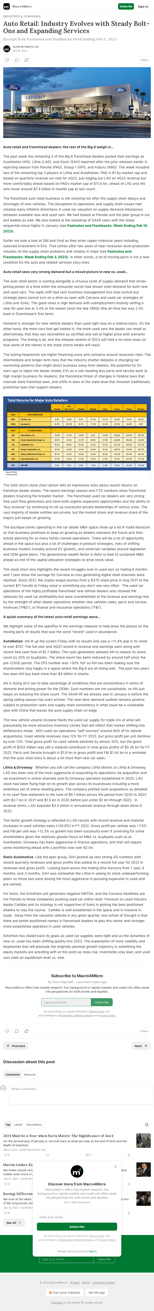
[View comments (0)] (17, 60)
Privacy (74, 1282)
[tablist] (20, 1075)
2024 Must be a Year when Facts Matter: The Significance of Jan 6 (58, 1136)
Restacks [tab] (29, 1074)
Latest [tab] (18, 1124)
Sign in (143, 6)
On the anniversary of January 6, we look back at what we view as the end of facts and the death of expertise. (65, 1143)
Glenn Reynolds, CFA (26, 46)
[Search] (147, 1125)
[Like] (7, 60)
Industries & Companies (22, 16)
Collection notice (103, 1282)
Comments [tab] (13, 1074)
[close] (115, 1166)
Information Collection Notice (75, 1240)
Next (138, 1046)
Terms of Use (96, 1236)
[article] (77, 1145)
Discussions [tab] (34, 1124)
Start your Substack (66, 1292)
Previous (18, 1046)
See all (11, 1223)
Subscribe (126, 6)
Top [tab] (8, 1124)
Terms (86, 1282)
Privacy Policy (107, 1240)
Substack (57, 1302)
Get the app (97, 1292)
